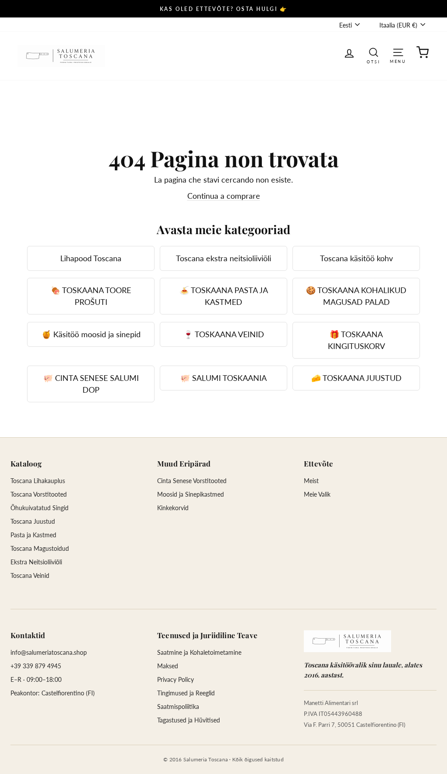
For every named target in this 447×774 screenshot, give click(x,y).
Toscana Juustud (32, 521)
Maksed (167, 666)
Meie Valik (317, 494)
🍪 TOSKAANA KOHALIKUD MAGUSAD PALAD (356, 296)
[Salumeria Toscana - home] (347, 641)
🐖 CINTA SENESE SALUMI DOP (91, 383)
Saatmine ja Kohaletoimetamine (199, 652)
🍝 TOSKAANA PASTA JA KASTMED (223, 296)
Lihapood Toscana (90, 258)
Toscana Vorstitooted (38, 494)
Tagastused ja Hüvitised (188, 720)
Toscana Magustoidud (39, 548)
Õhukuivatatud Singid (39, 507)
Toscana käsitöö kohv (356, 258)
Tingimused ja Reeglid (186, 693)
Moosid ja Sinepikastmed (190, 494)
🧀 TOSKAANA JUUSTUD (356, 378)
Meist (311, 480)
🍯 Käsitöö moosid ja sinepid (91, 334)
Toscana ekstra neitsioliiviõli (223, 258)
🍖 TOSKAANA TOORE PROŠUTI (91, 296)
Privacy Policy (175, 679)
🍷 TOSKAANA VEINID (223, 334)
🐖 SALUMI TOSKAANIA (223, 378)
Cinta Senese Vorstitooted (192, 480)
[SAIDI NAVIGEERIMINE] (398, 52)
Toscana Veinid (29, 575)
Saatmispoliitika (178, 706)
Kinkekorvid (173, 507)
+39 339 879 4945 (35, 666)
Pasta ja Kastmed (33, 535)
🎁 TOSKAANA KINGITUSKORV (356, 340)
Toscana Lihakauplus (37, 480)
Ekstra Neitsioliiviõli (36, 562)
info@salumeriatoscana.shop (48, 652)
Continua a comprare (223, 195)
